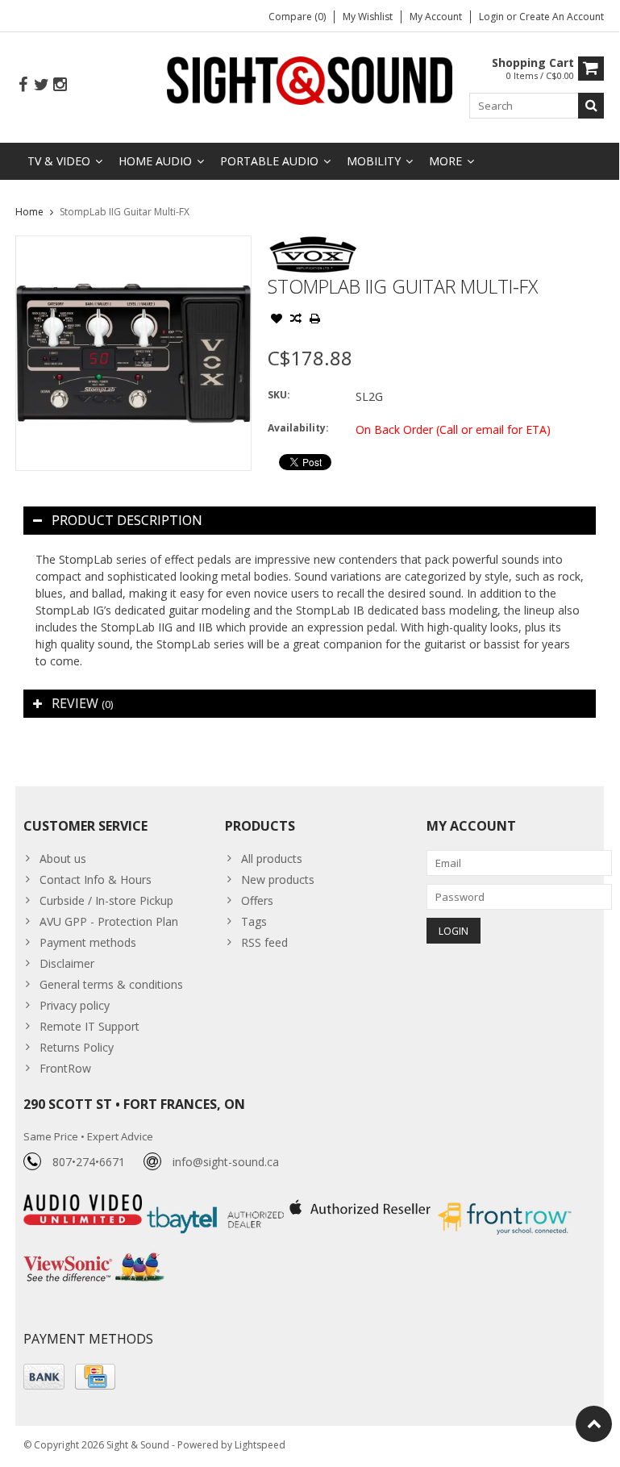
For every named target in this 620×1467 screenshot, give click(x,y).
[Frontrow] (504, 1203)
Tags (254, 921)
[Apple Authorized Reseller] (361, 1203)
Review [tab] (82, 703)
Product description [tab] (127, 520)
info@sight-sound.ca (226, 1161)
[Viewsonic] (93, 1254)
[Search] (591, 106)
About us (63, 858)
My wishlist (368, 16)
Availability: (298, 428)
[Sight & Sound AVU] (310, 79)
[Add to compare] (296, 320)
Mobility (374, 161)
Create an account (561, 16)
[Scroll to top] (594, 1424)
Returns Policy (77, 1047)
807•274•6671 (88, 1161)
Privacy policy (75, 1005)
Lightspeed (260, 1445)
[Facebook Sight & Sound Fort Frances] (22, 85)
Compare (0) (297, 16)
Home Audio (155, 161)
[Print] (315, 320)
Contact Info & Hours (96, 879)
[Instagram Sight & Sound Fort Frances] (59, 85)
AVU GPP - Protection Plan (109, 921)
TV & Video (58, 161)
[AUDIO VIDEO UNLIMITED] (84, 1203)
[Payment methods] (43, 1377)
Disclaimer (67, 963)
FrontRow (65, 1068)
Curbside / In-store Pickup (106, 900)
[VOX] (313, 244)
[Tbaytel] (217, 1203)
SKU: (279, 395)
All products (271, 858)
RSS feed (264, 942)
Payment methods (88, 942)
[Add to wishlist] (276, 320)
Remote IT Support (89, 1026)
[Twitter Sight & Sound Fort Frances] (41, 85)
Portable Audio (269, 161)
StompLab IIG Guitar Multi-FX (124, 212)
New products (277, 879)
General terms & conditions (111, 984)
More (445, 161)
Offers (257, 900)
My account (436, 16)
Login (492, 16)
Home (29, 212)
